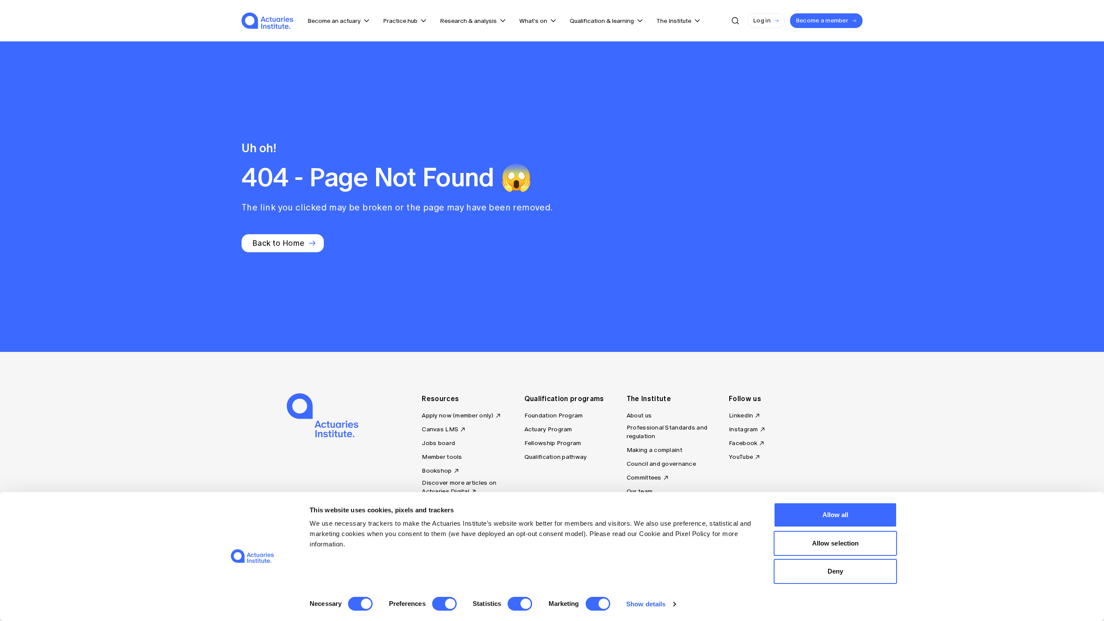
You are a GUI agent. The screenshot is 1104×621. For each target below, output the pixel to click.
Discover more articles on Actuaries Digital (459, 487)
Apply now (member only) (457, 415)
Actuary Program (548, 429)
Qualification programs (564, 398)
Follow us (745, 398)
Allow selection (835, 543)
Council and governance (661, 463)
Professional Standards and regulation (667, 432)
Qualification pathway (555, 457)
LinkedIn (741, 415)
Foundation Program (553, 415)
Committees (644, 477)
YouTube (741, 457)
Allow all (835, 514)
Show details (645, 604)
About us (639, 415)
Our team (639, 491)
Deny (835, 571)
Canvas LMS (440, 429)
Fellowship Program (552, 443)
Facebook (743, 443)
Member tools (442, 457)
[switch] (444, 604)
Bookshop (437, 470)
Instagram (743, 429)
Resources (440, 398)
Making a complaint (654, 450)
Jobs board (438, 443)
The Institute (649, 398)
